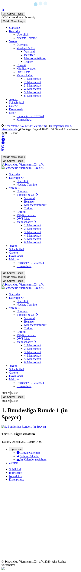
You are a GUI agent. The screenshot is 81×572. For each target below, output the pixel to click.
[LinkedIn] (3, 149)
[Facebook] (3, 143)
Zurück (13, 462)
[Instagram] (3, 146)
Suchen (6, 392)
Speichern (16, 449)
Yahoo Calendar (29, 456)
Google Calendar (30, 452)
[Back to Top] (3, 10)
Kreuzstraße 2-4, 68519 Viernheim (25, 126)
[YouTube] (3, 139)
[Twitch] (3, 136)
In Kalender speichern (33, 459)
